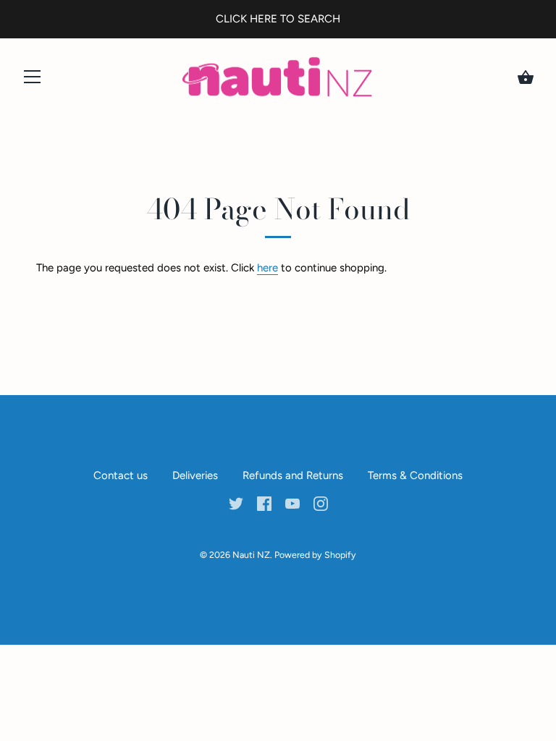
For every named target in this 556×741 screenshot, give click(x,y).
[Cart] (525, 77)
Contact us (120, 475)
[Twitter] (236, 502)
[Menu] (32, 80)
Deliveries (195, 475)
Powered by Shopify (315, 554)
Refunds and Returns (293, 475)
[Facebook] (264, 502)
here (267, 267)
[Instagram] (320, 502)
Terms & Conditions (415, 475)
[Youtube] (292, 502)
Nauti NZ (251, 554)
